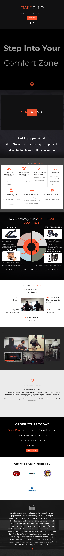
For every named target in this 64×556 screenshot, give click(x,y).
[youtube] (33, 22)
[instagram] (30, 22)
